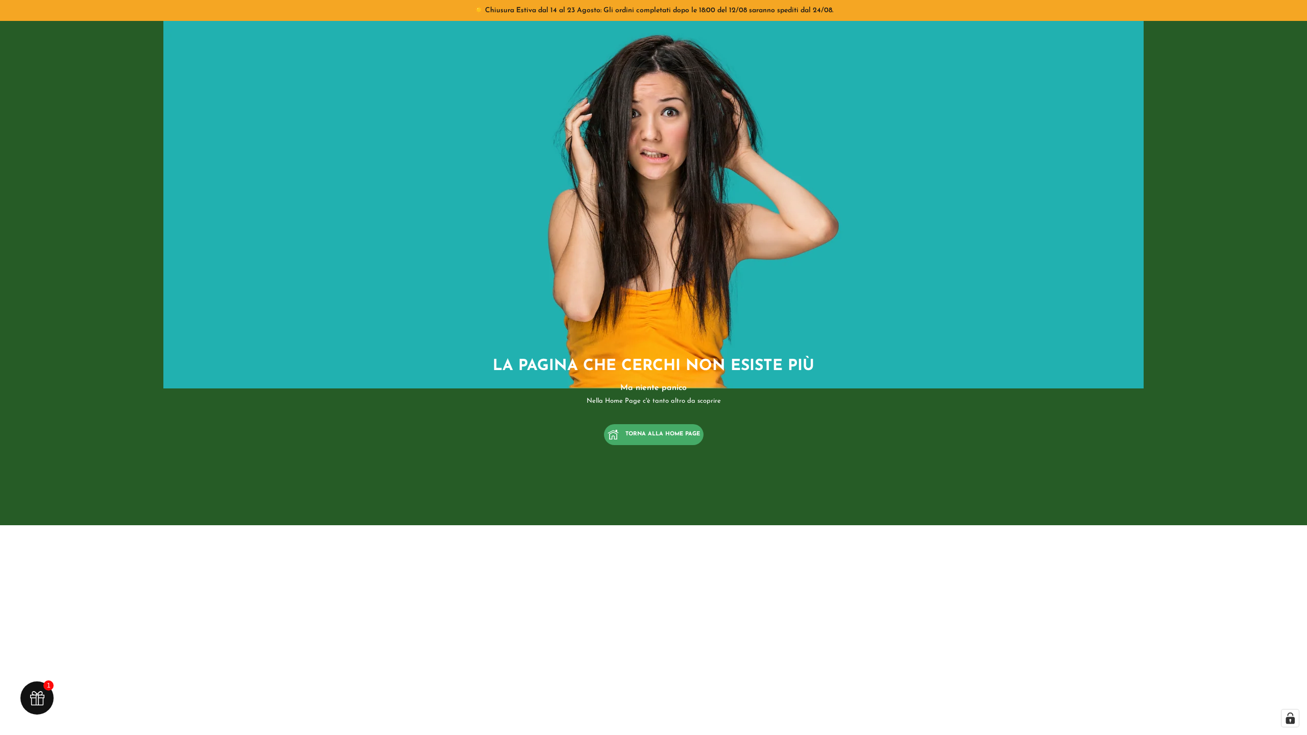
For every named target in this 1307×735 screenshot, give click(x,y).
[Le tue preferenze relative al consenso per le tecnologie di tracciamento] (1290, 718)
